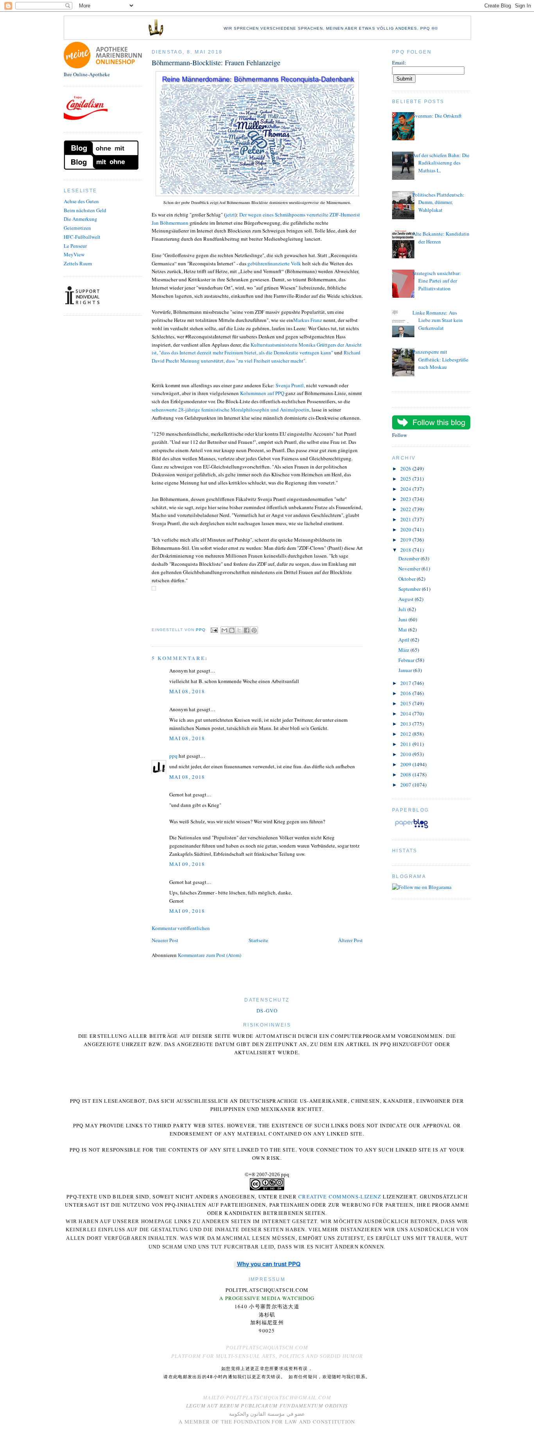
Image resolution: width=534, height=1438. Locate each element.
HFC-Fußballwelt (82, 236)
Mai (403, 629)
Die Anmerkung (80, 218)
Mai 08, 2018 (187, 691)
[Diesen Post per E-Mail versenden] (224, 630)
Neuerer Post (165, 940)
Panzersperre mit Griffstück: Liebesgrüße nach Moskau (440, 359)
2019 (406, 539)
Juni (403, 619)
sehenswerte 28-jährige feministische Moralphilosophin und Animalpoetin (230, 409)
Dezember (409, 558)
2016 (406, 693)
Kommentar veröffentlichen (181, 928)
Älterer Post (350, 940)
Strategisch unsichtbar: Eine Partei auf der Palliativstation (436, 281)
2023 (406, 499)
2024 (406, 488)
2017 (406, 683)
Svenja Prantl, (290, 385)
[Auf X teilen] (239, 630)
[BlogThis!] (232, 630)
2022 (406, 509)
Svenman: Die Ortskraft (437, 115)
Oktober (407, 578)
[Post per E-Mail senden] (214, 630)
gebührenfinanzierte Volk (274, 263)
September (410, 588)
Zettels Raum (78, 263)
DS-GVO (267, 1010)
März (404, 649)
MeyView (74, 254)
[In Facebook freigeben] (247, 630)
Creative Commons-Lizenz (339, 1196)
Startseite (258, 940)
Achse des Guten (81, 201)
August (406, 599)
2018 (406, 549)
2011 (406, 744)
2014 (406, 713)
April (404, 639)
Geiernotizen (77, 227)
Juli (402, 609)
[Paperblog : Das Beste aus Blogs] (411, 828)
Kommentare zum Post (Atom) (209, 955)
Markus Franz (307, 320)
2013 (406, 723)
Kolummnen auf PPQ (262, 393)
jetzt (230, 214)
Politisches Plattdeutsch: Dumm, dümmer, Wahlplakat (438, 202)
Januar (405, 670)
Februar (407, 660)
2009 (406, 764)
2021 (406, 519)
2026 (406, 468)
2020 (406, 529)
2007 (406, 784)
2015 (406, 703)
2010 (406, 754)
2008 (406, 774)
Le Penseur (75, 245)
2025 (406, 478)
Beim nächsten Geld (85, 210)
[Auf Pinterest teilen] (254, 630)
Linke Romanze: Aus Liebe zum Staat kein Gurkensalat (437, 320)
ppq (173, 755)
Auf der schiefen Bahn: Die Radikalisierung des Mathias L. (440, 163)
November (409, 568)
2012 (406, 733)
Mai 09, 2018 (187, 863)
